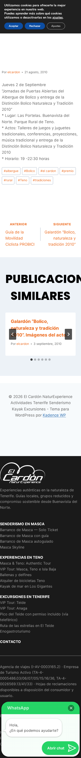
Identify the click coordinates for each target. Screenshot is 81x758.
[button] (71, 708)
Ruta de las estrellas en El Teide (27, 625)
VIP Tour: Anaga (13, 608)
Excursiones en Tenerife (25, 596)
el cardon (48, 171)
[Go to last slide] (12, 334)
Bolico (29, 171)
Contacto (10, 641)
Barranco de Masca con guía (24, 535)
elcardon (13, 72)
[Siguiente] (68, 334)
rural (8, 180)
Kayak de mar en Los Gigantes (26, 586)
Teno (22, 180)
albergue (11, 171)
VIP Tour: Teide (13, 602)
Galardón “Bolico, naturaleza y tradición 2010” (60, 234)
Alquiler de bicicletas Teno (22, 580)
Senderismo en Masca (22, 524)
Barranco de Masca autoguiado (26, 541)
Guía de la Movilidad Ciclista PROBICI (19, 234)
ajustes (57, 18)
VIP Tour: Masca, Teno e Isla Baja (28, 569)
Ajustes (56, 26)
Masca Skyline (12, 547)
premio (68, 171)
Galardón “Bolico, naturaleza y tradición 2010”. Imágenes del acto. (39, 328)
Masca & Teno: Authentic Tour (25, 563)
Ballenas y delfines (16, 574)
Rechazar (34, 26)
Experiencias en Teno (21, 557)
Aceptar (13, 26)
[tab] (31, 359)
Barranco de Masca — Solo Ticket (29, 529)
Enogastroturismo (15, 631)
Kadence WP (54, 415)
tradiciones (42, 180)
